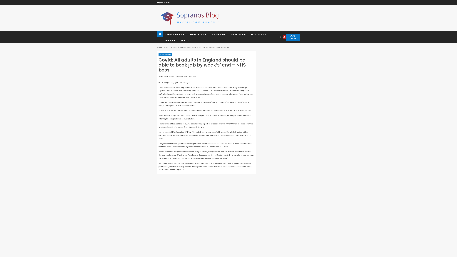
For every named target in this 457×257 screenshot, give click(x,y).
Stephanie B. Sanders (167, 77)
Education (170, 40)
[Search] (280, 37)
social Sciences (238, 34)
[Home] (160, 34)
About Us (185, 40)
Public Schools (258, 34)
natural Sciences (198, 34)
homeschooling (218, 34)
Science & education (174, 34)
